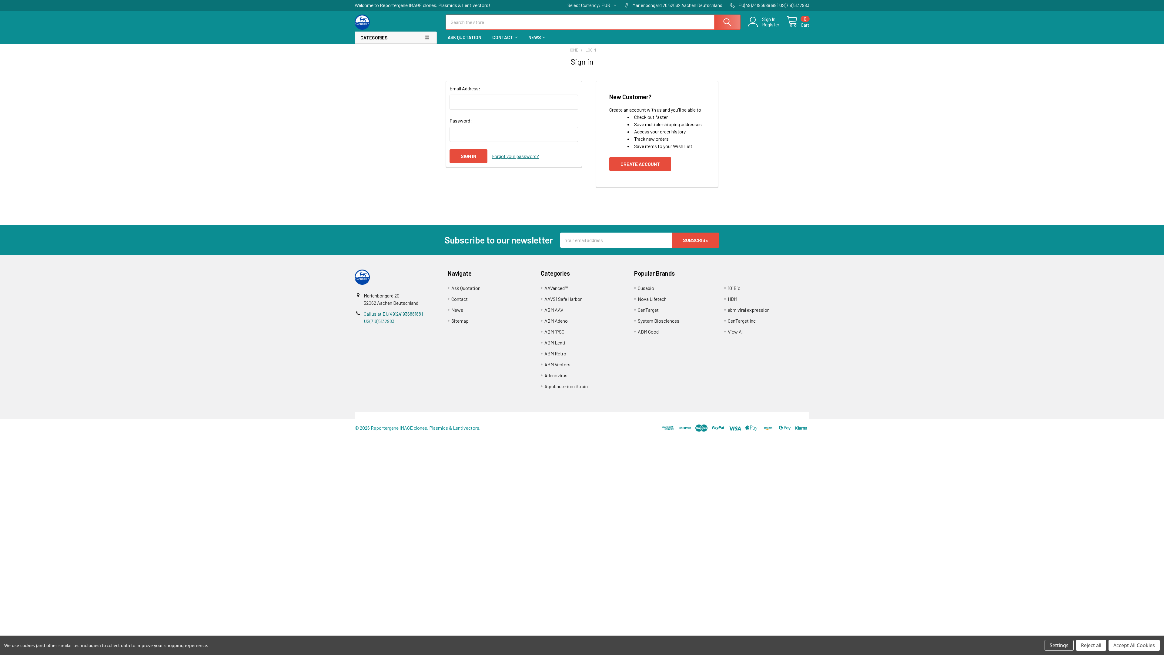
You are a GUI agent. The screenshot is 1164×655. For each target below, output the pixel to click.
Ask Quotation (464, 37)
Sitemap (460, 321)
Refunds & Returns (639, 415)
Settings (1059, 645)
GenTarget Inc (742, 321)
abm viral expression (749, 310)
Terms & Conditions (411, 415)
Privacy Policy (752, 415)
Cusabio (646, 288)
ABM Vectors (557, 364)
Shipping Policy (525, 415)
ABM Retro (555, 353)
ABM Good (648, 331)
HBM (732, 299)
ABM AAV (553, 310)
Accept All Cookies (1134, 645)
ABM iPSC (554, 331)
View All (736, 331)
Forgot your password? (515, 156)
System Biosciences (658, 321)
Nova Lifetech (652, 299)
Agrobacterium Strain (566, 386)
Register (770, 24)
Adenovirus (555, 375)
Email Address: (465, 88)
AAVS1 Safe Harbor (563, 299)
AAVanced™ (556, 288)
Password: (461, 120)
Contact (502, 37)
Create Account (640, 164)
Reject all (1091, 645)
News (534, 37)
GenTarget (648, 310)
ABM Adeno (556, 321)
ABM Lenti (554, 342)
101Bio (734, 288)
